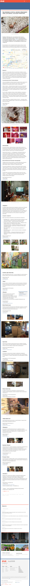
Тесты (19, 567)
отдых (23, 494)
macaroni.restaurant (6, 436)
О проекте (2, 584)
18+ (24, 1)
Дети (5, 494)
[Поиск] (26, 1)
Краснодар (7, 494)
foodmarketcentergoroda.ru (7, 484)
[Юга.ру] (2, 1)
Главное (3, 566)
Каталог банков (7, 567)
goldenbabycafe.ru (5, 279)
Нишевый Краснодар (19, 553)
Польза (20, 568)
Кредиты (6, 569)
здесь (9, 578)
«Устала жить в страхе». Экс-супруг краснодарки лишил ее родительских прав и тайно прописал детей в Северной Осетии (14, 512)
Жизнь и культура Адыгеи (13, 570)
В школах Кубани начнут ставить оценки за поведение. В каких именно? (12, 528)
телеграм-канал (9, 349)
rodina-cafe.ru (5, 312)
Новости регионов (5, 508)
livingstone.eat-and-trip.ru (6, 425)
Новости (4, 506)
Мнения (3, 569)
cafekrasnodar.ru (5, 179)
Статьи (3, 568)
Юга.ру (6, 583)
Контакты (10, 584)
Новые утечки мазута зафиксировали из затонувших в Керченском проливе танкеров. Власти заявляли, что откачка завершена (15, 525)
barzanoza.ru (4, 105)
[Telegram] (4, 564)
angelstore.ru (5, 349)
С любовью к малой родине (6, 552)
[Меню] (28, 1)
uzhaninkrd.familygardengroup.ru (8, 303)
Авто (19, 566)
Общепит (17, 494)
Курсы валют (7, 570)
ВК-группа (12, 484)
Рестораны (7, 495)
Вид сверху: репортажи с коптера (13, 567)
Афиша (3, 494)
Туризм (11, 566)
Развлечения (4, 495)
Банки (6, 566)
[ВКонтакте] (3, 564)
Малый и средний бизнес (13, 494)
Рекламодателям (6, 584)
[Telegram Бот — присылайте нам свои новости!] (6, 564)
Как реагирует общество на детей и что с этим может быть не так (22, 295)
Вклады (6, 568)
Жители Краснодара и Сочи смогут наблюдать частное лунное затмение (12, 521)
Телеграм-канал (5, 290)
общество (20, 494)
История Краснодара (12, 569)
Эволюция (20, 569)
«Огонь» (16, 39)
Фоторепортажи (21, 572)
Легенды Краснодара (12, 568)
